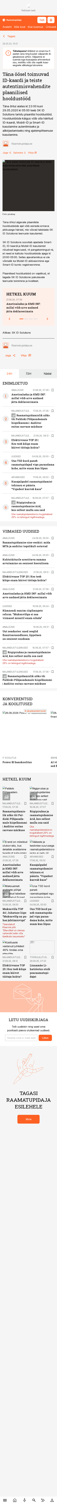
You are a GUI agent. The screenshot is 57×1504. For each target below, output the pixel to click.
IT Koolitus (9, 757)
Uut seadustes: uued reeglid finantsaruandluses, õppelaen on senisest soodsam (22, 635)
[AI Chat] (43, 1500)
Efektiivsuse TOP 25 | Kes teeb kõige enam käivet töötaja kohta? (25, 443)
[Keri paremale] (47, 319)
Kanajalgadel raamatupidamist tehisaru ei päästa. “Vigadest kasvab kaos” (31, 485)
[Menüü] (5, 1500)
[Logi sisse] (52, 1500)
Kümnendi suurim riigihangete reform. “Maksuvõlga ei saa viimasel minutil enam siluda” (23, 614)
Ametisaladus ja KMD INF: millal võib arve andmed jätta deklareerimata (23, 307)
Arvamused (18, 477)
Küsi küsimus (35, 26)
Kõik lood (19, 26)
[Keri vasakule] (9, 319)
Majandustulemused (24, 410)
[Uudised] (15, 1500)
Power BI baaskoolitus (17, 762)
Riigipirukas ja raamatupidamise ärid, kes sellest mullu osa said (28, 506)
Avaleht (7, 26)
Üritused (51, 26)
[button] (21, 1038)
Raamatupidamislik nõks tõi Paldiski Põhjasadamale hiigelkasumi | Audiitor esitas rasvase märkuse (27, 679)
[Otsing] (34, 1500)
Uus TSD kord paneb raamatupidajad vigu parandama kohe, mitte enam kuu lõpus (32, 464)
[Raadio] (24, 1500)
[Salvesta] (52, 390)
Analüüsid (17, 390)
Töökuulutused (40, 957)
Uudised (16, 456)
